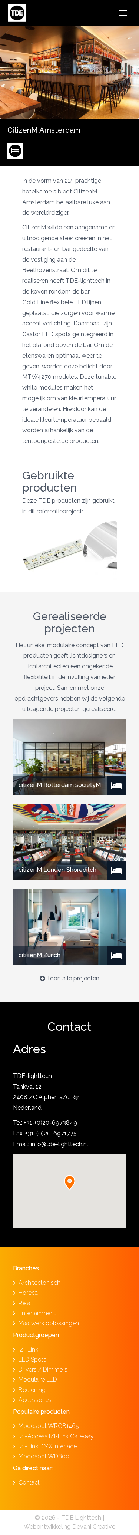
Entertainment (37, 1313)
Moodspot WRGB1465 (49, 1425)
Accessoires (35, 1399)
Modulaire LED (38, 1379)
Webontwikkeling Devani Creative (69, 1526)
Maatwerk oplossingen (49, 1323)
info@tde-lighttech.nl (59, 1144)
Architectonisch (39, 1282)
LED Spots (32, 1359)
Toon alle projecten (72, 978)
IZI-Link (28, 1349)
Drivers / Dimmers (43, 1369)
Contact (29, 1482)
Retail (26, 1303)
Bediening (32, 1389)
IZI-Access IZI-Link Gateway (56, 1436)
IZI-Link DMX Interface (48, 1446)
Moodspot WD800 (44, 1456)
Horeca (28, 1292)
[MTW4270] (52, 551)
